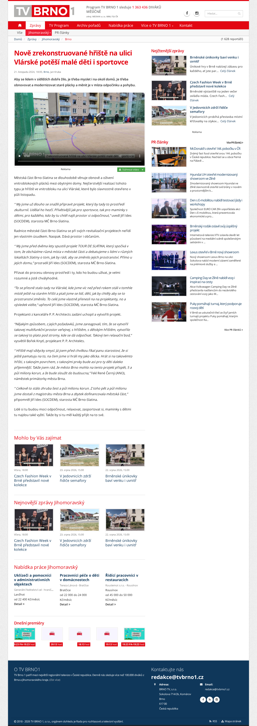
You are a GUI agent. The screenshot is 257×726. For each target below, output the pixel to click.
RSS (214, 721)
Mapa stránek (232, 721)
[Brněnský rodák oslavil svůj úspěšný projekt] (169, 234)
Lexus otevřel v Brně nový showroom (214, 252)
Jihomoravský (39, 32)
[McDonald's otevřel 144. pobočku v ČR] (169, 157)
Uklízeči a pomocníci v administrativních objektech (32, 580)
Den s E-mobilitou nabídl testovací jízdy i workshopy (216, 202)
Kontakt (185, 25)
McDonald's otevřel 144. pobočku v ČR (215, 148)
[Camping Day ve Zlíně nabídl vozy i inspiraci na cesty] (169, 286)
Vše (19, 32)
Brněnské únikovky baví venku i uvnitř (121, 478)
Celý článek (227, 71)
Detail (18, 604)
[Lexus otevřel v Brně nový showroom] (169, 260)
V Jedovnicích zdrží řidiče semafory (75, 478)
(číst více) (54, 680)
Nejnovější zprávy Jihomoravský (49, 502)
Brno (68, 39)
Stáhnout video (130, 169)
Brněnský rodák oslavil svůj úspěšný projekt (213, 228)
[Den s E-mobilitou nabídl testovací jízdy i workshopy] (169, 208)
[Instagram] (197, 13)
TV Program (59, 25)
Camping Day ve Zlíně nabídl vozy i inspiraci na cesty (212, 280)
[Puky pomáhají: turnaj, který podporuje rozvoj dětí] (169, 312)
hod (24, 644)
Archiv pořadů (89, 25)
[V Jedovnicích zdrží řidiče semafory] (79, 455)
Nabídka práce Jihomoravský (46, 567)
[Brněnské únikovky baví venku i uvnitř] (125, 455)
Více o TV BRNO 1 (156, 25)
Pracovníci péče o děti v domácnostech (79, 577)
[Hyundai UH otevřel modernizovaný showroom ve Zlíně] (169, 183)
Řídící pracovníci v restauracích (121, 577)
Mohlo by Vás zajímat (37, 437)
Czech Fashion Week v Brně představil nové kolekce (32, 480)
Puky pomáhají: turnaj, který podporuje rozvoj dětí (216, 305)
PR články (62, 32)
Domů (18, 39)
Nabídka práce (121, 25)
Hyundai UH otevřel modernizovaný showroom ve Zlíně (214, 176)
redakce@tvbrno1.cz (217, 689)
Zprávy (35, 25)
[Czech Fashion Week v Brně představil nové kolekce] (34, 455)
